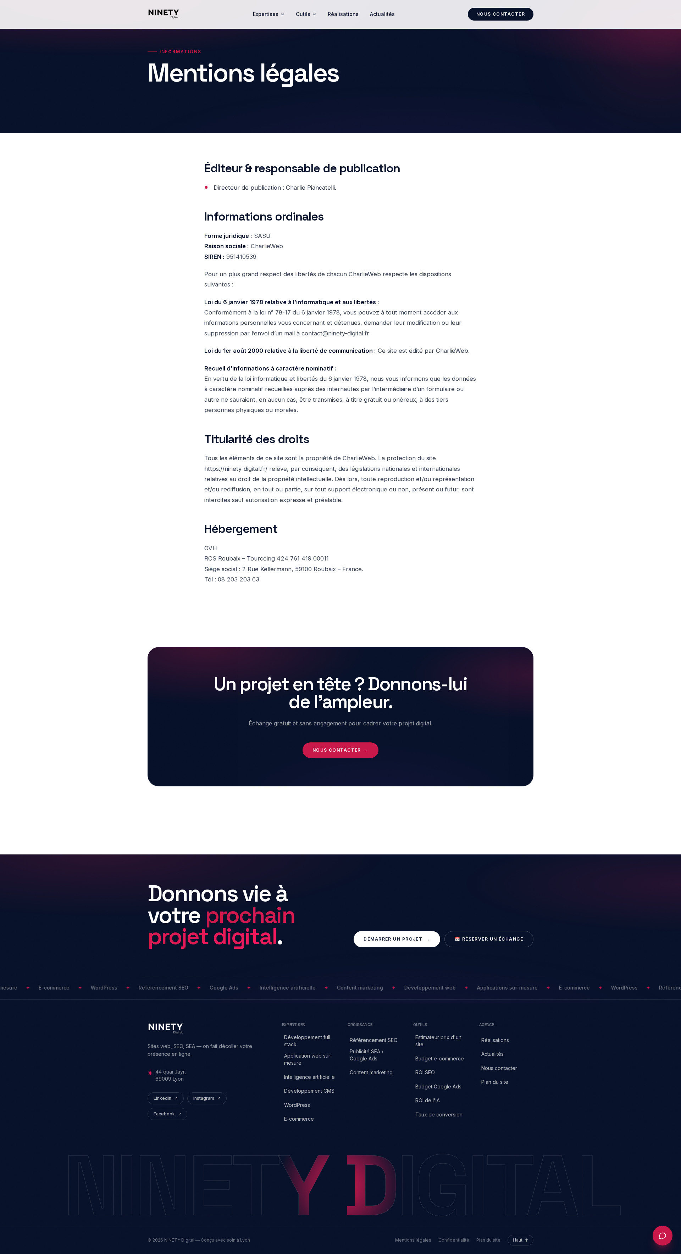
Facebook (167, 1113)
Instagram (207, 1098)
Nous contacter (500, 14)
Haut (520, 1240)
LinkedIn (166, 1098)
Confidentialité (453, 1240)
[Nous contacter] (662, 1235)
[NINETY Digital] (164, 14)
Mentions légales (413, 1240)
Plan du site (488, 1240)
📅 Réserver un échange (489, 939)
